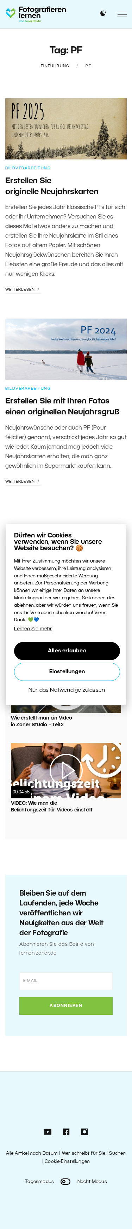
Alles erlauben (67, 650)
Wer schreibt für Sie (83, 1153)
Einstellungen (67, 671)
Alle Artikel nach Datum (32, 1153)
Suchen (117, 1153)
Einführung (55, 66)
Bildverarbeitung (28, 168)
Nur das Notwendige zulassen (67, 690)
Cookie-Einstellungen (67, 1162)
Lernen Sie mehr (33, 629)
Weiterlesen (20, 289)
